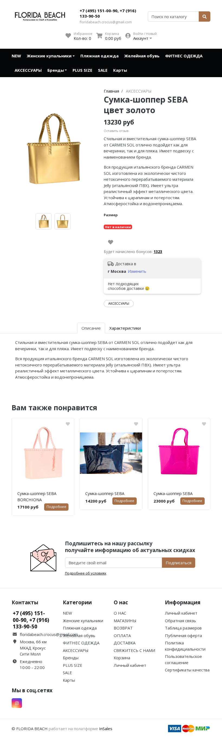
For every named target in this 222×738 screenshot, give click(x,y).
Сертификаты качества (187, 670)
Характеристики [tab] (125, 328)
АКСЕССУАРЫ (28, 70)
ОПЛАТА (122, 635)
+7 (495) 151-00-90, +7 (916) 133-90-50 (108, 13)
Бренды (55, 70)
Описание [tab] (91, 328)
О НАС (120, 613)
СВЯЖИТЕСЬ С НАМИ (134, 650)
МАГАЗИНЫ (125, 620)
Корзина (122, 657)
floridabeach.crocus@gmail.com (106, 21)
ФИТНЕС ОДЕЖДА (184, 55)
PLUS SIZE (82, 70)
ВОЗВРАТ (123, 628)
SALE (102, 70)
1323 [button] (158, 251)
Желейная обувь (141, 55)
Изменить (137, 271)
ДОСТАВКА (124, 642)
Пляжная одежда (99, 55)
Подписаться (178, 562)
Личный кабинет (130, 665)
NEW (16, 55)
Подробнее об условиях (85, 573)
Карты (120, 70)
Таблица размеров (183, 628)
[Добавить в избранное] (110, 242)
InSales (105, 728)
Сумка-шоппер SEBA (104, 493)
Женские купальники (49, 55)
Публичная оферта (183, 635)
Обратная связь (180, 620)
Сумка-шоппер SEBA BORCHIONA (36, 496)
